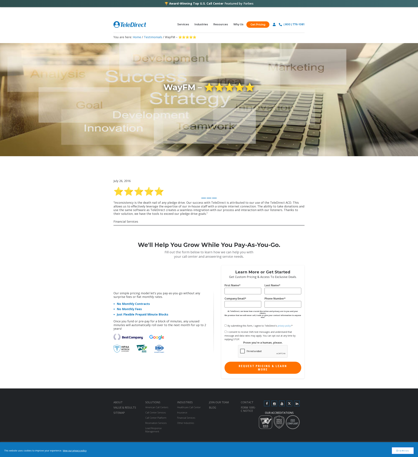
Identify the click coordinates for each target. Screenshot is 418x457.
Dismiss (402, 450)
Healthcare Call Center (189, 407)
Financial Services (186, 417)
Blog (212, 407)
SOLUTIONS (152, 402)
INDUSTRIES (185, 402)
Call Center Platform (155, 417)
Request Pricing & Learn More (263, 367)
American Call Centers (156, 407)
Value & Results (124, 407)
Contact (247, 402)
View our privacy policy (75, 450)
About (118, 402)
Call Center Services (155, 412)
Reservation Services (156, 423)
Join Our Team (219, 402)
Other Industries (185, 423)
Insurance (182, 412)
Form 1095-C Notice (248, 409)
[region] (209, 449)
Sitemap (119, 413)
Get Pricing (257, 24)
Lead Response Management (153, 430)
